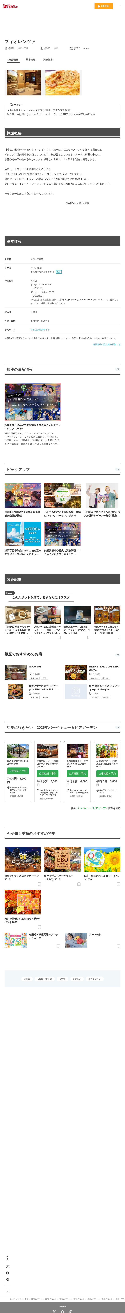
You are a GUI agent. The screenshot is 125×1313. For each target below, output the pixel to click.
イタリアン (95, 978)
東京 (63, 978)
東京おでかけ (64, 1299)
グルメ (77, 978)
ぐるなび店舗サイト (40, 329)
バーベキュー (84, 808)
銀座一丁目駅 (45, 978)
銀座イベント (107, 1299)
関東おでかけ (36, 1299)
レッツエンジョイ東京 (19, 1299)
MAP (59, 272)
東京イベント (78, 1299)
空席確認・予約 (18, 770)
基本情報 (14, 241)
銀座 (28, 978)
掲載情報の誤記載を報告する (106, 344)
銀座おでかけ (93, 1299)
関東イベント (50, 1299)
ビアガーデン (100, 808)
